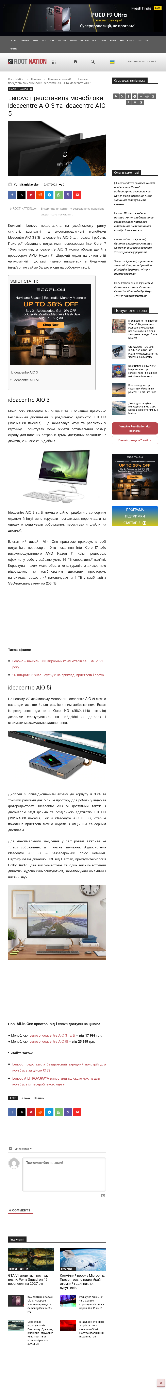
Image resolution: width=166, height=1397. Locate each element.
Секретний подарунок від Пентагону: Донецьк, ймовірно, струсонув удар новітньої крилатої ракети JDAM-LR (40, 1332)
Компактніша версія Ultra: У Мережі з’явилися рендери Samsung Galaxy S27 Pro (40, 1304)
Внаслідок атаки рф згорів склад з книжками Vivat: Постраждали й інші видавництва (91, 1329)
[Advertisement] (57, 616)
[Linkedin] (141, 96)
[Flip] (77, 195)
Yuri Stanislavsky (26, 184)
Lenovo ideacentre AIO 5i (49, 1041)
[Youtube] (135, 103)
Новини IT (68, 1268)
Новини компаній (59, 79)
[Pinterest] (31, 195)
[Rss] (116, 96)
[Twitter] (122, 96)
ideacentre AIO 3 (26, 372)
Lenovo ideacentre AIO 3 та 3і (52, 1035)
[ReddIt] (40, 195)
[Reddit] (147, 96)
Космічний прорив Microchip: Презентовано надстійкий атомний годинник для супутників (82, 1281)
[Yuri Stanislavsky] (10, 185)
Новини (36, 79)
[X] (21, 195)
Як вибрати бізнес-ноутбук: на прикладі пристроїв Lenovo (58, 674)
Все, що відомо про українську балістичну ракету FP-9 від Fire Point (142, 389)
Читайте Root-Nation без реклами (134, 428)
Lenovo (25, 1098)
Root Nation (16, 79)
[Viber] (68, 195)
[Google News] (141, 103)
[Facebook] (12, 195)
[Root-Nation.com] (27, 61)
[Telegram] (49, 195)
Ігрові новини (18, 1268)
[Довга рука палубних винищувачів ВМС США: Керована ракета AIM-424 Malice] (119, 408)
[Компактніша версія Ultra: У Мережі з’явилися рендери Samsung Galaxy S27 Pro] (16, 1301)
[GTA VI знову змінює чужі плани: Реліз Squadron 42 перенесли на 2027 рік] (31, 1259)
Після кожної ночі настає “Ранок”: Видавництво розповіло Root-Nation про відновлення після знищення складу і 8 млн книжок (133, 221)
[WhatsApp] (59, 195)
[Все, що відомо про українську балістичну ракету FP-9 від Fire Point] (119, 390)
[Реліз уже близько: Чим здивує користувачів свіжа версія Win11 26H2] (68, 1301)
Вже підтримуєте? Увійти (134, 440)
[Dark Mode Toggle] (161, 1383)
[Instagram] (153, 96)
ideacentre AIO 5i (26, 379)
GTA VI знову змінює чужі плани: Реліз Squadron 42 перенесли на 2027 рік (28, 1279)
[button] (93, 62)
